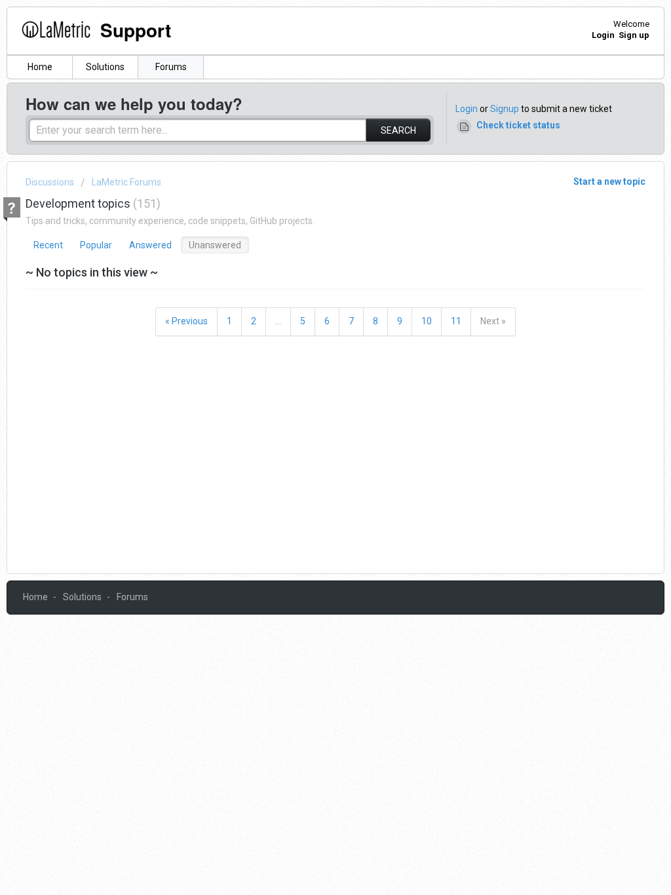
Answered (150, 245)
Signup (504, 109)
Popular (96, 245)
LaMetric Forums (126, 182)
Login (466, 109)
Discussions (50, 182)
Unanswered (215, 245)
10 (426, 321)
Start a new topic (609, 181)
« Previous (186, 321)
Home (40, 67)
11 (456, 321)
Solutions (105, 67)
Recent (48, 245)
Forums (171, 67)
